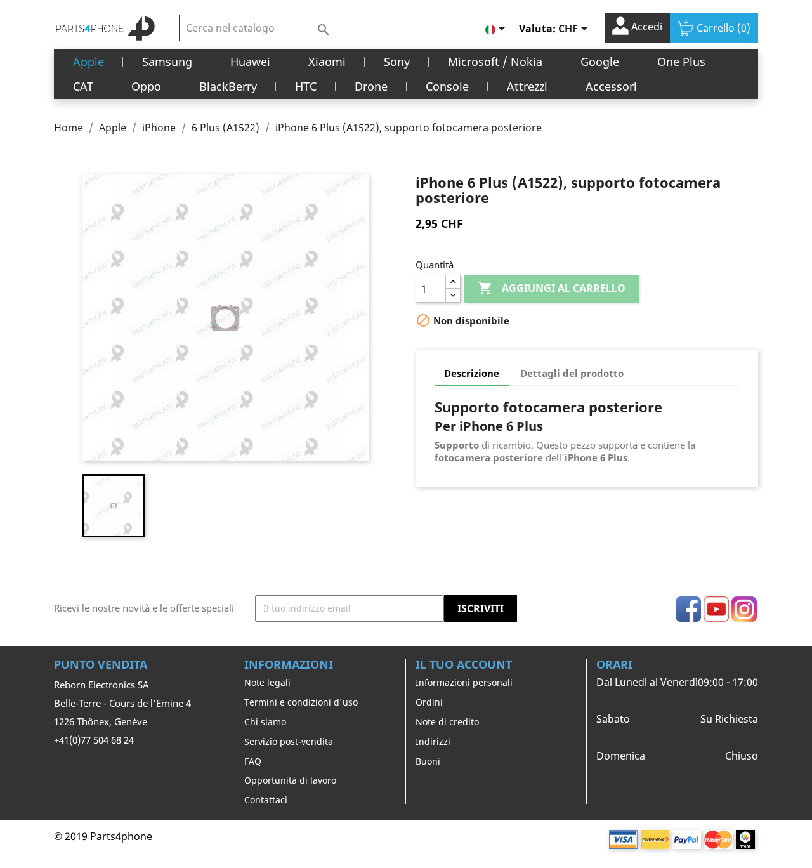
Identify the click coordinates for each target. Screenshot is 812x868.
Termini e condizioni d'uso (301, 702)
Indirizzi (433, 741)
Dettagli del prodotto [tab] (572, 373)
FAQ (252, 761)
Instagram (744, 609)
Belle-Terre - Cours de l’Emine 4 (122, 703)
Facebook (688, 609)
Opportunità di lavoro (290, 780)
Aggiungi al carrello (551, 288)
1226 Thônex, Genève (100, 721)
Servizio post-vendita (288, 741)
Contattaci (265, 800)
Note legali (267, 682)
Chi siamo (265, 722)
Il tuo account (464, 664)
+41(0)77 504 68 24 (94, 739)
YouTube (716, 609)
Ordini (429, 702)
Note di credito (447, 722)
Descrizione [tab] (471, 373)
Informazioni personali (464, 682)
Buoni (428, 761)
